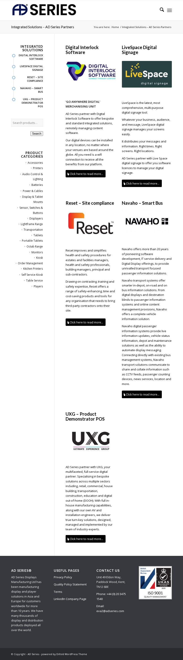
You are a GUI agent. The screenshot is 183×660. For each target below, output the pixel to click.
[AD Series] (44, 10)
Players (38, 286)
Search (36, 133)
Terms (58, 592)
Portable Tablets (32, 241)
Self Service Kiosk (32, 275)
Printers (38, 168)
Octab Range (35, 246)
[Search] (159, 10)
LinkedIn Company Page (70, 599)
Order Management (30, 263)
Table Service (34, 280)
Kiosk (39, 258)
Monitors (37, 252)
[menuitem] (159, 10)
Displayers (36, 218)
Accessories (35, 163)
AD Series (33, 654)
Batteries (37, 185)
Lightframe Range (32, 224)
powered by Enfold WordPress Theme (64, 654)
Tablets (38, 235)
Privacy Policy (63, 577)
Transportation (33, 230)
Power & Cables (33, 191)
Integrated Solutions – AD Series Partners (42, 27)
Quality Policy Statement (70, 584)
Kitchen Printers (33, 269)
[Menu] (169, 10)
